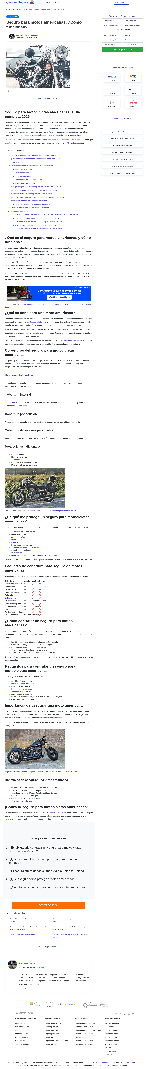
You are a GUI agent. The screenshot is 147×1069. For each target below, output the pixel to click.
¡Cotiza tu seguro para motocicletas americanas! (30, 208)
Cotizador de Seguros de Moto (122, 16)
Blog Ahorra (109, 1027)
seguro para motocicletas (68, 341)
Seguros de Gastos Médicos (56, 1041)
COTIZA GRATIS (48, 905)
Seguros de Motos (16, 9)
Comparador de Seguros (85, 1023)
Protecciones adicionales (25, 183)
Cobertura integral (22, 173)
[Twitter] (116, 1014)
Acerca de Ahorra (112, 1018)
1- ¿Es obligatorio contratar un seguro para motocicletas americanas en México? (47, 215)
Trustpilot (49, 1006)
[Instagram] (121, 1014)
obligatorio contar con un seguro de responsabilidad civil (47, 273)
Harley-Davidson (30, 322)
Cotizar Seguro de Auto (84, 1027)
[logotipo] (24, 1013)
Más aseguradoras (122, 119)
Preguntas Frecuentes (20, 211)
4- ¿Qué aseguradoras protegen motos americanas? (36, 225)
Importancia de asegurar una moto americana (29, 201)
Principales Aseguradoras (26, 1018)
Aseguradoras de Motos (122, 68)
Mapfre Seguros (21, 1034)
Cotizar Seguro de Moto (49, 98)
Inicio (8, 9)
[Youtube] (133, 1014)
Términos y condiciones (102, 1063)
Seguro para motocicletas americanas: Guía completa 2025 (34, 155)
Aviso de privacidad (130, 1063)
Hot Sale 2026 (110, 1051)
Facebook (23, 989)
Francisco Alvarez (30, 35)
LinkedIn (31, 989)
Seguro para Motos (52, 1027)
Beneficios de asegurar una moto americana (32, 204)
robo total (15, 403)
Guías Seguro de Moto (84, 1037)
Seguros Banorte (22, 1044)
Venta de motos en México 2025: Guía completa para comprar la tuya (48, 511)
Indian (40, 322)
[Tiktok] (125, 1014)
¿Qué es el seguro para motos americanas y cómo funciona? (35, 159)
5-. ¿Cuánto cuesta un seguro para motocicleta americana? (38, 229)
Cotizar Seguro (121, 2)
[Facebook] (112, 1014)
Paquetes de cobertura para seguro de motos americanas (34, 190)
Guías (26, 9)
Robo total (15, 542)
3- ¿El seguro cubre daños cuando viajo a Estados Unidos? (38, 222)
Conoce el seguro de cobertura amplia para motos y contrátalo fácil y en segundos (53, 772)
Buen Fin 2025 (111, 1055)
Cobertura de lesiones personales (28, 180)
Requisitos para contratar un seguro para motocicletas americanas (37, 197)
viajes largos (79, 325)
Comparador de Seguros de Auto (88, 1030)
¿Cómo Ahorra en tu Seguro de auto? (22, 935)
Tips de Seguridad (112, 1023)
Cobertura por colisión (23, 176)
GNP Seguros (20, 1023)
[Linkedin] (129, 1014)
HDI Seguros (20, 1041)
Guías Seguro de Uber (84, 1041)
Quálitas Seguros (22, 1027)
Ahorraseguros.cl (111, 1034)
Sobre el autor (27, 963)
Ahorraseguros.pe (112, 1041)
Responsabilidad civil (23, 169)
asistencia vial (78, 262)
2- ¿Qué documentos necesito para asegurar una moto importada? (41, 218)
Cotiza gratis (121, 49)
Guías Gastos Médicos (84, 1044)
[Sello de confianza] (103, 1005)
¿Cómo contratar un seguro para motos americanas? (32, 194)
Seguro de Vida (51, 1044)
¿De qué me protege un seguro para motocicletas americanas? (36, 187)
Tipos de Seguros (51, 2)
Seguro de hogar (51, 1037)
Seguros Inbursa (21, 1030)
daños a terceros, (32, 262)
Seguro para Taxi (52, 1034)
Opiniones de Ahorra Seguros (50, 1003)
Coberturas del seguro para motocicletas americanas (32, 166)
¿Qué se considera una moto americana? (27, 162)
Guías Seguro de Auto (84, 1034)
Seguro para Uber (52, 1030)
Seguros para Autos (53, 1023)
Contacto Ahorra (111, 1030)
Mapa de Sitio (81, 1018)
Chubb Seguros (21, 1037)
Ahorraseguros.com (113, 1044)
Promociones (110, 1048)
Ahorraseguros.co (112, 1037)
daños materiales (46, 262)
